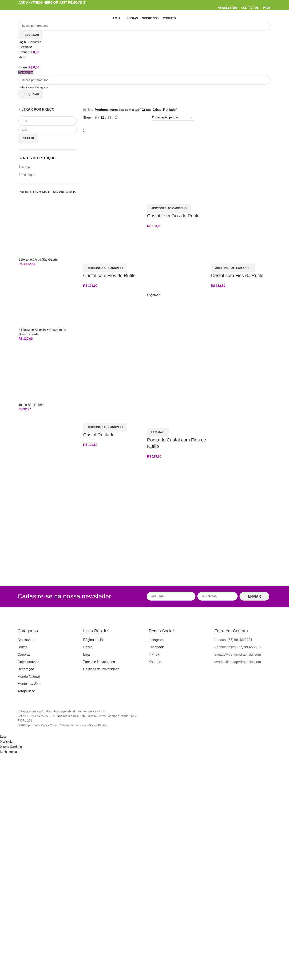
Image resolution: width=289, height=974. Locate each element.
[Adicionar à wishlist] (100, 258)
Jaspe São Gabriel (31, 405)
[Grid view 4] (143, 118)
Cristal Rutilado (98, 434)
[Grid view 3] (135, 118)
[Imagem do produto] (113, 223)
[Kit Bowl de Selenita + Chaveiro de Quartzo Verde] (47, 298)
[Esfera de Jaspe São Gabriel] (47, 227)
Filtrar (28, 138)
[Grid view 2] (128, 118)
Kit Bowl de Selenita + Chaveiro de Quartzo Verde (42, 332)
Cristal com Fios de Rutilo (109, 275)
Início (87, 109)
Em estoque (26, 174)
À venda (24, 167)
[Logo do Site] (44, 12)
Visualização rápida (88, 258)
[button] (105, 268)
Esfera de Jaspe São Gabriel (38, 259)
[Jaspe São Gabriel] (47, 373)
